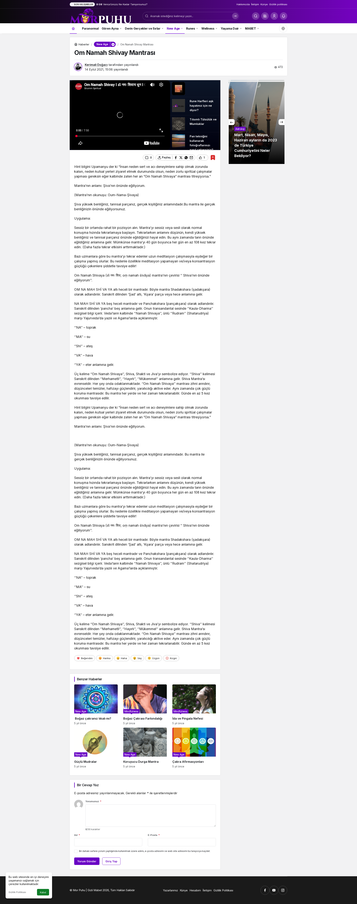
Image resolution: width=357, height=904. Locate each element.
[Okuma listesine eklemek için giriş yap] (213, 157)
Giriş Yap (111, 861)
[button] (265, 16)
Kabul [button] (43, 892)
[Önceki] (232, 122)
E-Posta (154, 834)
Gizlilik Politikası (17, 892)
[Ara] (255, 16)
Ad (77, 834)
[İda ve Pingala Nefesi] (194, 704)
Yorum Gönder (86, 861)
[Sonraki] (281, 122)
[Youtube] (273, 890)
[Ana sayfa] (73, 28)
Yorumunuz (93, 801)
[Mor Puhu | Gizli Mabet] (100, 15)
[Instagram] (282, 890)
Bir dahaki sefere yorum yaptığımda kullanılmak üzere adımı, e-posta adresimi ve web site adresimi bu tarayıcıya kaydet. (144, 851)
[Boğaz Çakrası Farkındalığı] (145, 704)
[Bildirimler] (283, 16)
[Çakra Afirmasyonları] (194, 748)
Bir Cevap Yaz (88, 785)
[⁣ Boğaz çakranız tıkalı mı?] (96, 704)
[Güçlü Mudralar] (96, 748)
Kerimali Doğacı (96, 65)
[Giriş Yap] (274, 16)
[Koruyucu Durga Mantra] (145, 748)
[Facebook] (264, 890)
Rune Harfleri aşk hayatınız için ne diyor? (201, 105)
